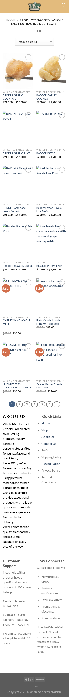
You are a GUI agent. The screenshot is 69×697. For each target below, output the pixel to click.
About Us (47, 436)
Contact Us (48, 443)
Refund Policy (50, 463)
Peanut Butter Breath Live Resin (49, 386)
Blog (34, 686)
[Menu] (5, 6)
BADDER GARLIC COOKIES (46, 97)
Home (11, 20)
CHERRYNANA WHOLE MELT (16, 322)
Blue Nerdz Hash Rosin (49, 265)
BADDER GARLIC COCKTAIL (13, 97)
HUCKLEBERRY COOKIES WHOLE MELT (17, 386)
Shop (44, 430)
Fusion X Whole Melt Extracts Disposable (48, 322)
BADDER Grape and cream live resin (14, 209)
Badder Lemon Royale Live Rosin (49, 209)
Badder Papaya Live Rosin (18, 265)
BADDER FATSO (46, 153)
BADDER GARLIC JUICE (16, 153)
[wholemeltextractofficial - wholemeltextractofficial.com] (34, 6)
